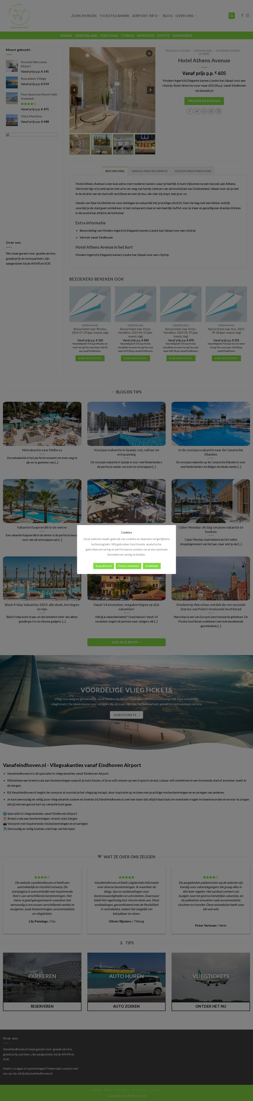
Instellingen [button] (151, 565)
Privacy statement (128, 565)
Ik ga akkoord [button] (104, 565)
